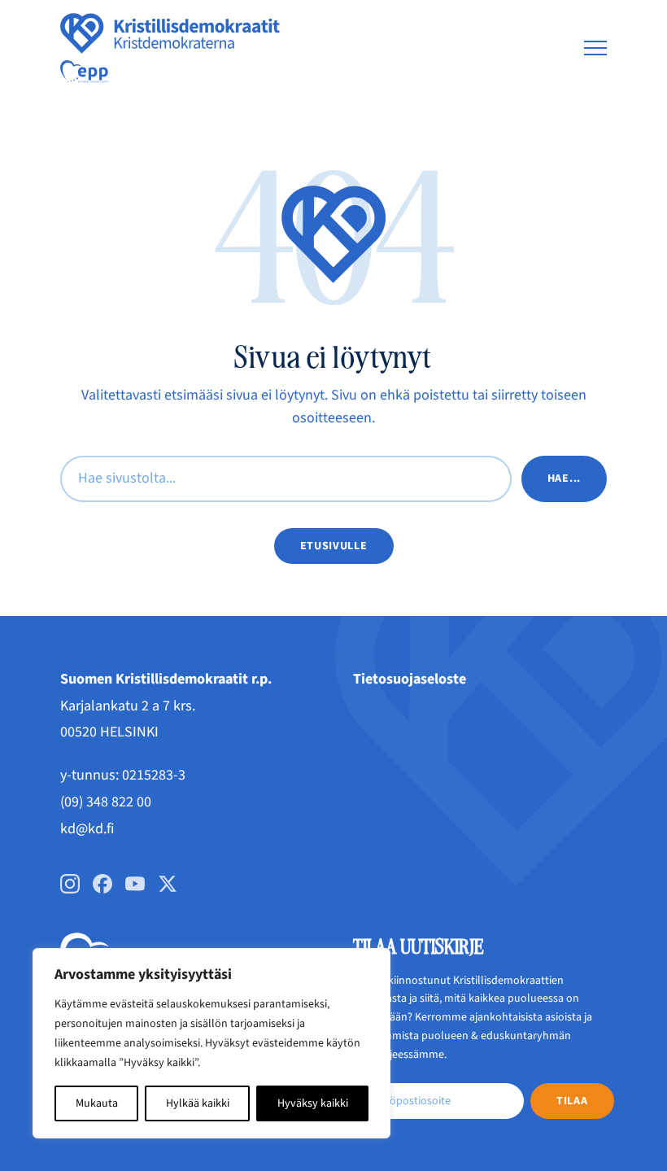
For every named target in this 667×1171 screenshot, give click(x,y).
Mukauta (97, 1103)
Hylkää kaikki (197, 1103)
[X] (167, 884)
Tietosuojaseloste (409, 679)
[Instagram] (70, 884)
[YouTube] (135, 884)
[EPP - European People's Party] (84, 71)
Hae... (564, 478)
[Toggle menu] (595, 48)
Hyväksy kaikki (312, 1103)
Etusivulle (334, 546)
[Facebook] (102, 884)
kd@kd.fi (87, 829)
